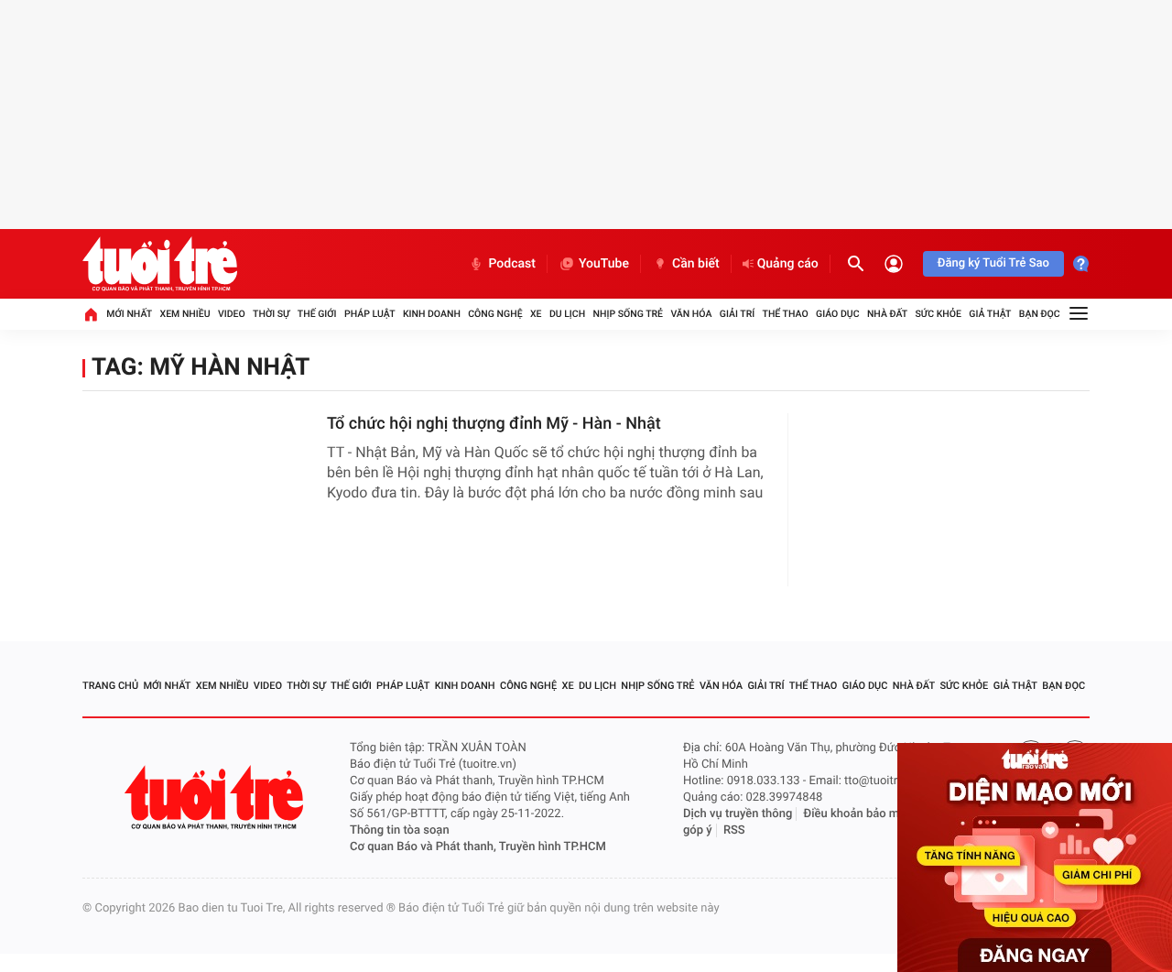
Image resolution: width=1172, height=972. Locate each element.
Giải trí (737, 314)
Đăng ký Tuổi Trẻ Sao (993, 263)
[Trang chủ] (90, 314)
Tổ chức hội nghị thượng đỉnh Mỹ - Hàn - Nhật (494, 423)
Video (231, 314)
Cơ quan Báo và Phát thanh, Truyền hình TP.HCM (478, 847)
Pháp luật (370, 314)
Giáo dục (838, 314)
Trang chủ (110, 686)
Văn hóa (690, 314)
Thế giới (317, 314)
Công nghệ (495, 314)
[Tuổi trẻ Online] (216, 797)
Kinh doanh (432, 314)
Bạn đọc (1039, 314)
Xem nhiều (185, 314)
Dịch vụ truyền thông (737, 814)
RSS (734, 830)
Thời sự (271, 314)
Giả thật (990, 314)
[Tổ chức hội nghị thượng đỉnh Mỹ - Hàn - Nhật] (197, 485)
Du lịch (567, 314)
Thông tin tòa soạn (400, 830)
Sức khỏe (937, 314)
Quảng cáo (788, 264)
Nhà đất (887, 314)
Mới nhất (129, 314)
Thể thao (785, 314)
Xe (536, 314)
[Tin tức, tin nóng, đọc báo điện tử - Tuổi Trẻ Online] (159, 263)
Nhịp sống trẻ (628, 314)
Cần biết (696, 264)
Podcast (512, 264)
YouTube (604, 264)
